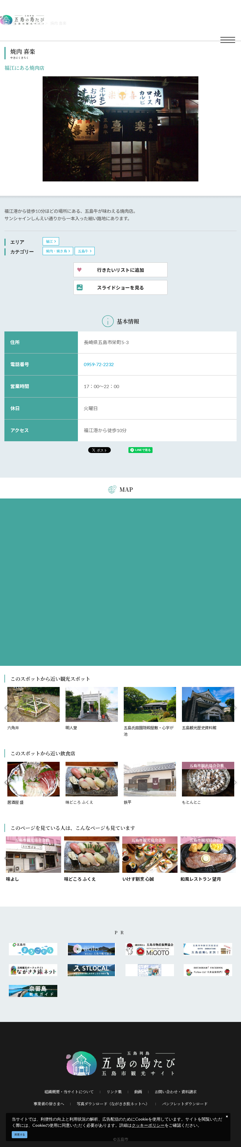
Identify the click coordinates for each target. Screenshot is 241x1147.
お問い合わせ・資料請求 (176, 1091)
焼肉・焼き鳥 (56, 250)
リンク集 (114, 1091)
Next (234, 708)
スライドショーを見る (120, 287)
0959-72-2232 (99, 364)
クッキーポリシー (148, 1125)
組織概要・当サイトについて (69, 1091)
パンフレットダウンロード (184, 1103)
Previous (7, 708)
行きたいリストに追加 (120, 269)
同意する (19, 1134)
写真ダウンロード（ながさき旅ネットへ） (113, 1103)
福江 (49, 241)
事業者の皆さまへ (49, 1103)
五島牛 (83, 250)
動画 (138, 1091)
